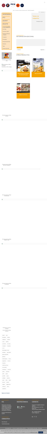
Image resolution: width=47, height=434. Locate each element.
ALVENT (5, 21)
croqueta (4, 345)
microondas (4, 367)
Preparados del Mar (6, 41)
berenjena (4, 337)
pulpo (7, 373)
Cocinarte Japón (6, 31)
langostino (4, 360)
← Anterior (18, 49)
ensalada (3, 352)
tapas (10, 380)
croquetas (9, 345)
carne (3, 341)
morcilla (9, 369)
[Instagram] (36, 416)
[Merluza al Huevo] (38, 65)
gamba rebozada (5, 354)
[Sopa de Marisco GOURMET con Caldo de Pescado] (23, 65)
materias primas (5, 365)
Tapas (4, 46)
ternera (3, 382)
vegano (3, 384)
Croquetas (5, 37)
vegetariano (8, 384)
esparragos (9, 352)
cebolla (7, 341)
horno (10, 358)
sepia (3, 380)
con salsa (8, 343)
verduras (4, 386)
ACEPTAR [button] (40, 432)
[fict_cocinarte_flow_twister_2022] (23, 22)
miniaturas (4, 369)
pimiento (7, 371)
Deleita (5, 24)
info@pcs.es (37, 412)
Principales (5, 39)
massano (3, 363)
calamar (8, 339)
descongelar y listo (5, 350)
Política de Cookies (34, 432)
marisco (9, 360)
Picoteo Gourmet (6, 48)
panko (3, 371)
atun (7, 335)
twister (7, 382)
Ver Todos (4, 29)
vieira (8, 386)
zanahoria (4, 388)
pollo (3, 373)
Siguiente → (43, 49)
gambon (3, 356)
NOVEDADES (7, 14)
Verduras (4, 43)
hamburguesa (4, 358)
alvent (3, 335)
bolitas (8, 337)
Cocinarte (6, 27)
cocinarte (4, 343)
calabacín (4, 339)
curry (3, 348)
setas (6, 380)
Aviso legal (40, 428)
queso (8, 375)
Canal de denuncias (5, 423)
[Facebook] (34, 416)
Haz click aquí (4, 421)
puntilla (3, 375)
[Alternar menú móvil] (44, 2)
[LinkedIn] (32, 416)
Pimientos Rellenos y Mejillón (6, 34)
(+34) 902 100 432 (37, 411)
